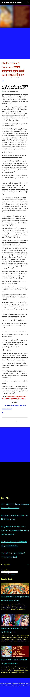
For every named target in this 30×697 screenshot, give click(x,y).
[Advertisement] (15, 44)
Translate (13, 574)
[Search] (28, 2)
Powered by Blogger (16, 680)
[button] (3, 81)
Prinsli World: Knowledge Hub (13, 2)
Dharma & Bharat (7, 409)
